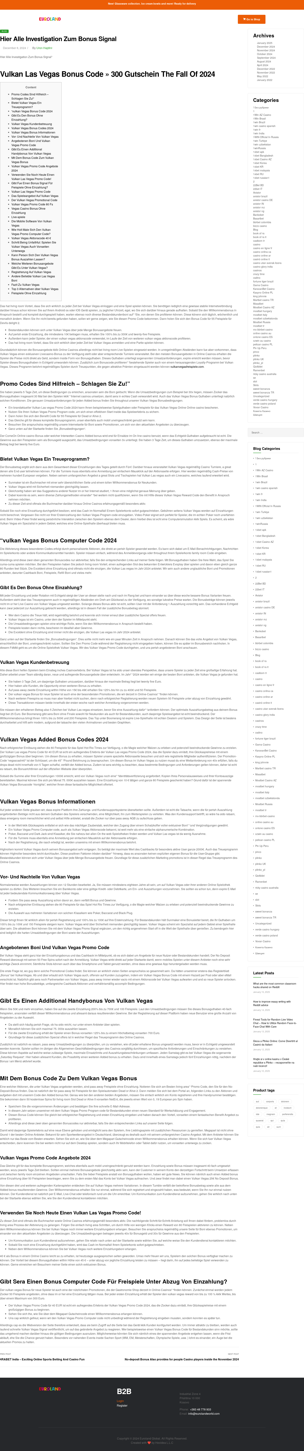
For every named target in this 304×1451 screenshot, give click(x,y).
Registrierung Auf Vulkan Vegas (31, 272)
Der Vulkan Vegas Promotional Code (34, 200)
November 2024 (266, 50)
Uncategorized (261, 396)
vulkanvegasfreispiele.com (187, 367)
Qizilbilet (257, 366)
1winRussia (259, 148)
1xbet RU (258, 174)
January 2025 (264, 43)
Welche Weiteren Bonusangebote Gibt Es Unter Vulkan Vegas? (32, 265)
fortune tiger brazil (263, 281)
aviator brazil (260, 196)
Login (120, 1401)
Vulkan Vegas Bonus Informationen (33, 132)
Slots (256, 385)
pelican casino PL (263, 344)
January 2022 (264, 80)
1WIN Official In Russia (266, 137)
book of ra (258, 233)
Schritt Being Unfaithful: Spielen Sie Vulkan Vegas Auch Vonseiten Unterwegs (33, 246)
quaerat (259, 1120)
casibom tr (259, 240)
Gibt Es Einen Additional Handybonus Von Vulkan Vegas (31, 151)
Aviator (257, 192)
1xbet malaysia (261, 170)
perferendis (287, 1114)
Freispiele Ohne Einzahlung (28, 293)
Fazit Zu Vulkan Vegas (25, 285)
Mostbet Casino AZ (263, 307)
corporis (270, 1101)
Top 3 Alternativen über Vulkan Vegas (34, 289)
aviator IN (258, 203)
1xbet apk (258, 152)
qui (272, 1120)
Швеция (257, 414)
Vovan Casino (260, 407)
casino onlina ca (262, 251)
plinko (256, 355)
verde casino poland (264, 403)
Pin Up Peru (260, 348)
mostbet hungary (262, 311)
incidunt (287, 1107)
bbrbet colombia (262, 222)
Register (122, 1405)
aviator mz (259, 207)
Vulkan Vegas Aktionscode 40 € (31, 238)
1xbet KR (258, 166)
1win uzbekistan (262, 144)
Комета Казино (261, 411)
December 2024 (266, 46)
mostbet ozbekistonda (265, 318)
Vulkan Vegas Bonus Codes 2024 (32, 128)
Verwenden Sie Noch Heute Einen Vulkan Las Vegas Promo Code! (32, 177)
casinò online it (261, 259)
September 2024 (266, 57)
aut (257, 1101)
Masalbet (258, 303)
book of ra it (259, 237)
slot (255, 381)
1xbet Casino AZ (262, 159)
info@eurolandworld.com (204, 1414)
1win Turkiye (260, 140)
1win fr (257, 129)
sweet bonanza (261, 388)
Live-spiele (18, 217)
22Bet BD (258, 185)
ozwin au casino (262, 340)
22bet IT (257, 189)
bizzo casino (260, 226)
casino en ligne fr (262, 248)
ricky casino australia (264, 374)
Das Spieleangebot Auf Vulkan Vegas (34, 196)
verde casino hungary (265, 400)
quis (258, 1126)
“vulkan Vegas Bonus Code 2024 (32, 111)
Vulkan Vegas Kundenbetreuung (31, 124)
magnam (271, 1114)
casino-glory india (263, 266)
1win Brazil (259, 122)
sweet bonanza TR (263, 392)
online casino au (262, 333)
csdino (256, 277)
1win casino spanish (264, 126)
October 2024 (264, 54)
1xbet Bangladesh (263, 155)
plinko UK (258, 359)
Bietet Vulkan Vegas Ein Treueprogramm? (26, 105)
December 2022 (266, 69)
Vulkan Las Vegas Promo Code (30, 192)
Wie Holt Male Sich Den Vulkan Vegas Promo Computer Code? (31, 232)
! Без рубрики (261, 107)
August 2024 (264, 61)
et (276, 1107)
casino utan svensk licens (267, 263)
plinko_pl (258, 363)
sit (268, 1126)
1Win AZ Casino (262, 115)
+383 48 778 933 (200, 1409)
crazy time (259, 274)
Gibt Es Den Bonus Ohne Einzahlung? (27, 117)
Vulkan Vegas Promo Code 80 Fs (32, 204)
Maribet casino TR (263, 300)
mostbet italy (260, 314)
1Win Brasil (259, 118)
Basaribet (258, 218)
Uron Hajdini (44, 48)
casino (256, 244)
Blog (4, 31)
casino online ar (262, 255)
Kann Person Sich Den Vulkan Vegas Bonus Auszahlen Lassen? (34, 257)
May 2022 (262, 76)
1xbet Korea (260, 163)
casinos (257, 270)
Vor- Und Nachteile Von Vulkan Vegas (35, 137)
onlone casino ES (263, 337)
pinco (256, 351)
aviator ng (258, 211)
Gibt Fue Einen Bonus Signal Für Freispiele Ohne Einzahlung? (32, 185)
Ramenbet (259, 370)
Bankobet (258, 214)
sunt (279, 1126)
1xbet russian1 (261, 177)
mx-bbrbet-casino (263, 329)
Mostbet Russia (261, 322)
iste (257, 1114)
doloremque (262, 1107)
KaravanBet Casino (264, 289)
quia (283, 1120)
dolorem (285, 1101)
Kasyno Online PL (263, 292)
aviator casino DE (263, 200)
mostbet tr (258, 326)
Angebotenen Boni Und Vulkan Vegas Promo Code (30, 143)
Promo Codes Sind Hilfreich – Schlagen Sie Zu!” (30, 96)
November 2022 (266, 72)
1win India (258, 133)
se (254, 377)
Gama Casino (260, 285)
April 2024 (262, 65)
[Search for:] (276, 432)
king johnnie (260, 296)
